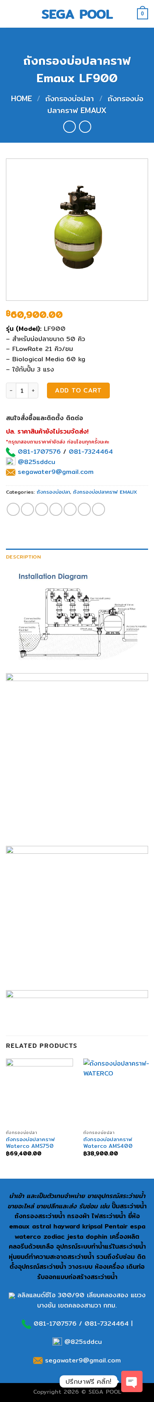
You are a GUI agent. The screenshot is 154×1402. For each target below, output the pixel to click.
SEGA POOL (77, 14)
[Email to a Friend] (55, 509)
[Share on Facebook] (27, 509)
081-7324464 (91, 452)
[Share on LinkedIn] (98, 509)
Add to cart (78, 390)
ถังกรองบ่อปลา (69, 98)
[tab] (77, 556)
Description (23, 556)
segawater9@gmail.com (54, 472)
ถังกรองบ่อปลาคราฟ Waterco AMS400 (108, 1143)
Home (21, 98)
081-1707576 (39, 452)
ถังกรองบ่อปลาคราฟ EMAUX (95, 104)
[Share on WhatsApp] (13, 509)
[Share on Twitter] (41, 509)
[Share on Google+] (84, 509)
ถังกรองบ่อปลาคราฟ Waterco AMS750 (30, 1143)
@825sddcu (35, 462)
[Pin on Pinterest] (70, 509)
